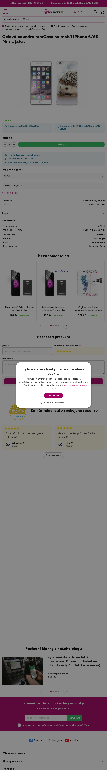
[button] (54, 402)
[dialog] (53, 385)
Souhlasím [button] (53, 395)
